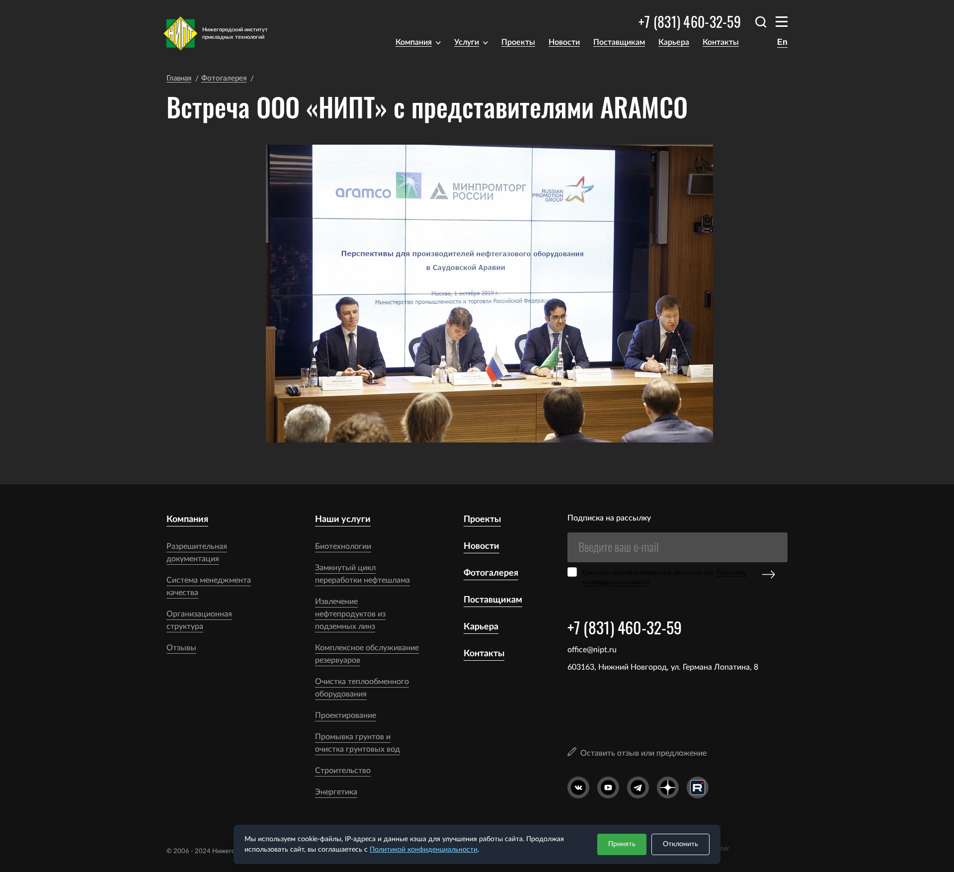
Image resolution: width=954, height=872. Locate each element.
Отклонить (680, 844)
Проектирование (345, 715)
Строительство (343, 771)
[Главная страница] (222, 33)
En (782, 42)
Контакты (721, 42)
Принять (622, 844)
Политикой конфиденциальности (423, 849)
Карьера (673, 42)
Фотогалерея (223, 78)
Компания (414, 42)
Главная (178, 78)
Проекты (518, 42)
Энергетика (336, 792)
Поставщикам (619, 42)
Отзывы (181, 648)
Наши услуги (343, 519)
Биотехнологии (343, 546)
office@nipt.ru (592, 650)
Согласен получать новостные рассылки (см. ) (664, 578)
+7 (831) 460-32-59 (689, 21)
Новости (564, 42)
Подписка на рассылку (609, 518)
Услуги (466, 42)
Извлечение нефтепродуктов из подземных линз (350, 614)
